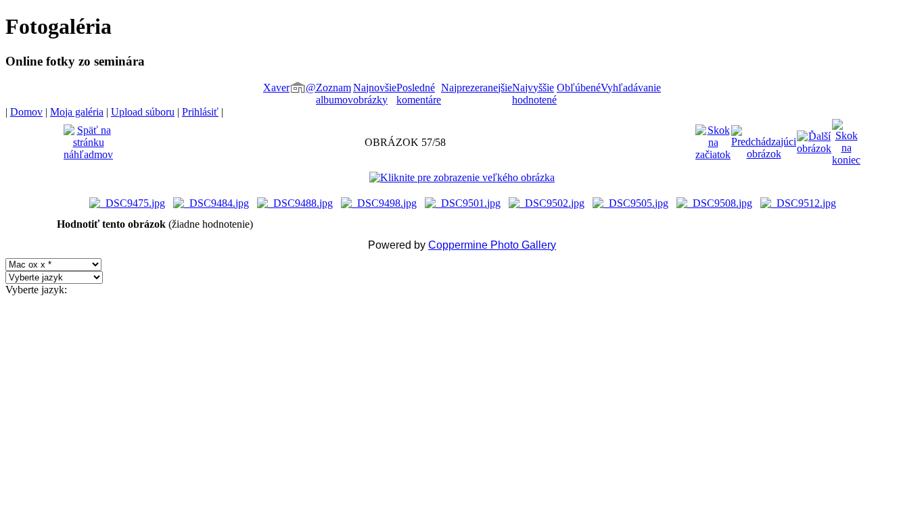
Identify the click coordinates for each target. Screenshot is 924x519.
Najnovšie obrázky (374, 93)
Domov (26, 112)
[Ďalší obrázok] (814, 139)
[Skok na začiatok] (713, 139)
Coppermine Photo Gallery (492, 245)
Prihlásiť (200, 112)
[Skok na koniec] (846, 139)
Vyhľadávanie (631, 87)
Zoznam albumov (334, 93)
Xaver (276, 87)
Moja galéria (76, 112)
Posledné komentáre (418, 93)
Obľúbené (579, 87)
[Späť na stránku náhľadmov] (88, 139)
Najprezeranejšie (476, 87)
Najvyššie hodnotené (534, 93)
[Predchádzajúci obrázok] (763, 139)
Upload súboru (143, 112)
